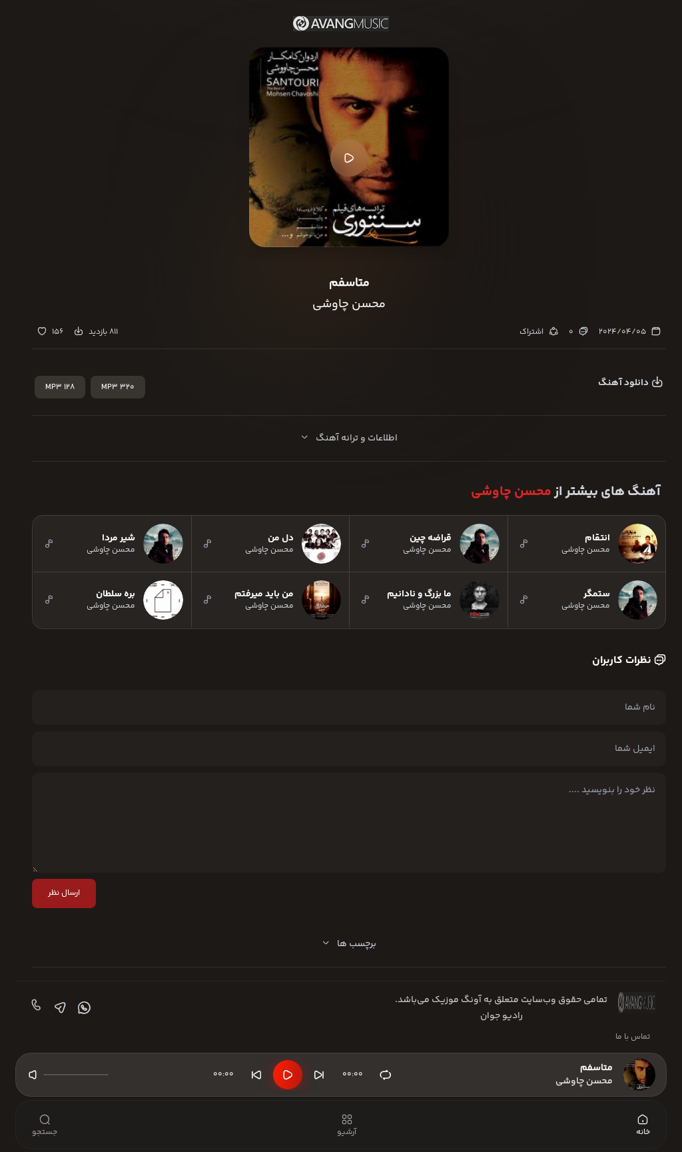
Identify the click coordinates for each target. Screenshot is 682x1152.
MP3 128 (60, 387)
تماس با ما (632, 1037)
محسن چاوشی (511, 492)
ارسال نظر (64, 893)
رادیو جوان (501, 1016)
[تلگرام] (59, 1008)
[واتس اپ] (83, 1008)
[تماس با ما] (35, 1008)
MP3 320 (118, 387)
